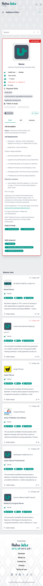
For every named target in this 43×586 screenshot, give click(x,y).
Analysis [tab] (32, 120)
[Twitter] (24, 574)
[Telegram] (16, 575)
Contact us (21, 561)
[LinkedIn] (12, 575)
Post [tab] (10, 120)
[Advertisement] (21, 21)
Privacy (21, 565)
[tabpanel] (22, 188)
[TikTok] (27, 575)
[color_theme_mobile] (37, 4)
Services (21, 554)
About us (21, 557)
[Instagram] (31, 575)
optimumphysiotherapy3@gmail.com (17, 208)
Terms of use (21, 569)
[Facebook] (20, 575)
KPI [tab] (21, 120)
